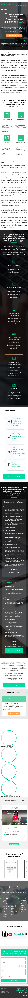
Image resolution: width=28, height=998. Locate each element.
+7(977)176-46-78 (21, 989)
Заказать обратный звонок (21, 990)
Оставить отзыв (14, 844)
